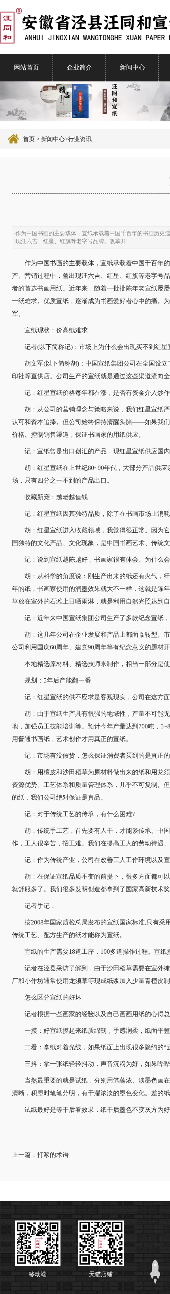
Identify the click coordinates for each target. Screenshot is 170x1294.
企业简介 (79, 67)
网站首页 (26, 67)
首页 (29, 139)
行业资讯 (80, 139)
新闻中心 (132, 67)
